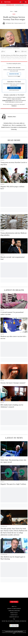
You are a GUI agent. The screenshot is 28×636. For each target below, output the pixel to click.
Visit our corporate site (18, 631)
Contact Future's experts (14, 608)
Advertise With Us (14, 616)
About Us (14, 606)
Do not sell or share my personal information (14, 621)
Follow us (18, 51)
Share (4, 51)
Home (11, 11)
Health (16, 11)
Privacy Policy (14, 612)
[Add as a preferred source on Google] (14, 625)
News (14, 14)
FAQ (14, 618)
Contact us (14, 105)
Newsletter (24, 51)
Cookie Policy (14, 614)
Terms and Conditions (14, 610)
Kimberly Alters (10, 23)
